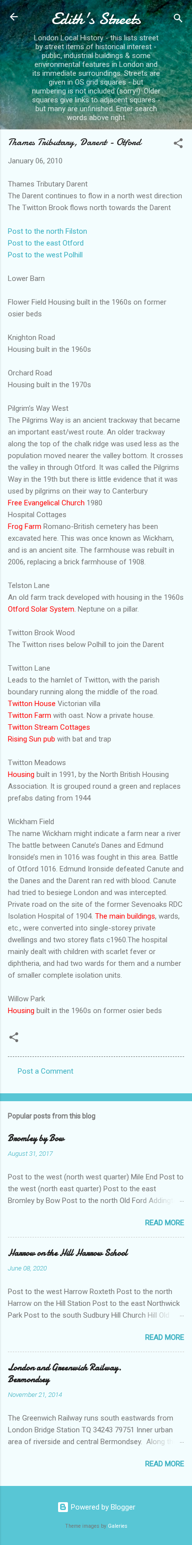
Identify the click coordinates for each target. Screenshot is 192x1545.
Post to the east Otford (46, 243)
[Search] (178, 20)
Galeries (118, 1526)
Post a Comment (45, 1071)
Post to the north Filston (47, 231)
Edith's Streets (96, 19)
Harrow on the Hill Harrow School (68, 1253)
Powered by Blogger (102, 1507)
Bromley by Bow (36, 1138)
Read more (164, 1222)
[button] (178, 145)
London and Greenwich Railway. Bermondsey (65, 1373)
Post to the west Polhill (45, 254)
